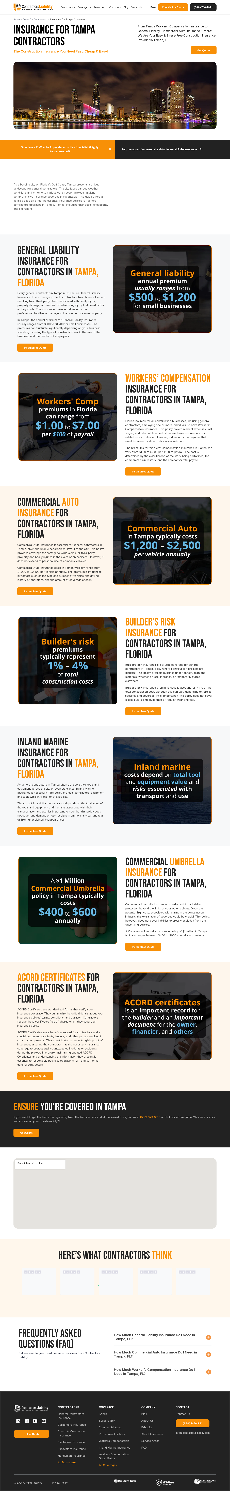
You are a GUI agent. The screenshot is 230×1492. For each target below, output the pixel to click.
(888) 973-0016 (150, 1117)
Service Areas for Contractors (30, 19)
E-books (146, 1427)
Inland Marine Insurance (114, 1447)
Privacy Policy (60, 1482)
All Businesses (67, 1462)
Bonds (103, 1414)
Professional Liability (112, 1434)
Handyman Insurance (72, 1455)
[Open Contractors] (74, 7)
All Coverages (108, 1465)
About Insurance (152, 1434)
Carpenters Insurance (72, 1424)
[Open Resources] (106, 7)
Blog (144, 1414)
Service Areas (150, 1441)
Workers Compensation (114, 1441)
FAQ (144, 1447)
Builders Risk (107, 1420)
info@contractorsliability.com (193, 1432)
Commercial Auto (110, 1427)
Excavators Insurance (72, 1449)
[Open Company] (120, 7)
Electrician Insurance (71, 1442)
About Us (147, 1420)
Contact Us (183, 1414)
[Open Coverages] (90, 7)
